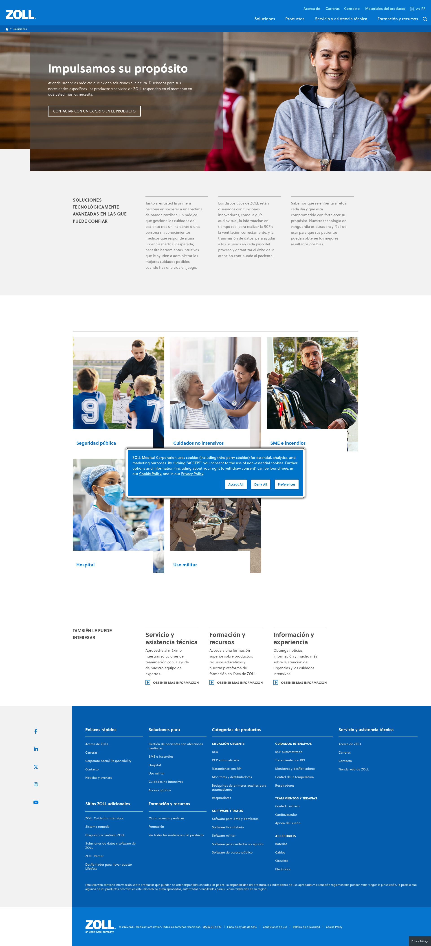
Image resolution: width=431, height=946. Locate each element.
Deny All (260, 484)
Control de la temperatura (294, 777)
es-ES (421, 8)
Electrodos (282, 869)
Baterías (281, 844)
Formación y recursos (398, 19)
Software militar (223, 835)
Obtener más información (176, 682)
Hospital (155, 765)
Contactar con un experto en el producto (94, 111)
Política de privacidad (306, 927)
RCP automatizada (225, 760)
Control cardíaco (287, 806)
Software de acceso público (232, 852)
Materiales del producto (385, 8)
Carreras (332, 8)
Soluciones (264, 19)
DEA (215, 752)
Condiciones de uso (275, 927)
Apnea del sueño (287, 823)
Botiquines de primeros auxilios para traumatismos (239, 787)
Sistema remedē (97, 826)
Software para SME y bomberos (235, 818)
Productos (294, 19)
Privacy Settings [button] (419, 941)
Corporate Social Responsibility (108, 761)
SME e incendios (161, 756)
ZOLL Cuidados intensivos (104, 818)
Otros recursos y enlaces (166, 818)
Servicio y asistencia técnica (341, 19)
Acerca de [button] (312, 8)
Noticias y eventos (98, 777)
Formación (156, 826)
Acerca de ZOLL (96, 744)
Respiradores (221, 798)
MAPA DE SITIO (211, 927)
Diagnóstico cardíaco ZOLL (105, 835)
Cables (280, 852)
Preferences (286, 484)
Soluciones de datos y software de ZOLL (110, 845)
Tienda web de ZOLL (354, 769)
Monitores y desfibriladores (232, 777)
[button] (418, 10)
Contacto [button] (352, 8)
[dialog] (215, 473)
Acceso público (160, 790)
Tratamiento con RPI (227, 768)
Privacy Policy (192, 473)
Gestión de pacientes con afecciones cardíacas (176, 746)
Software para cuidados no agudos (238, 844)
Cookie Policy (334, 927)
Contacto (92, 769)
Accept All (236, 484)
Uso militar (157, 773)
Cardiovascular (286, 814)
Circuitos (281, 860)
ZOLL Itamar (94, 856)
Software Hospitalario (228, 827)
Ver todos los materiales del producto (176, 835)
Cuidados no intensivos (166, 781)
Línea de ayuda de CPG (242, 927)
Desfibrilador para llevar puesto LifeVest (108, 866)
